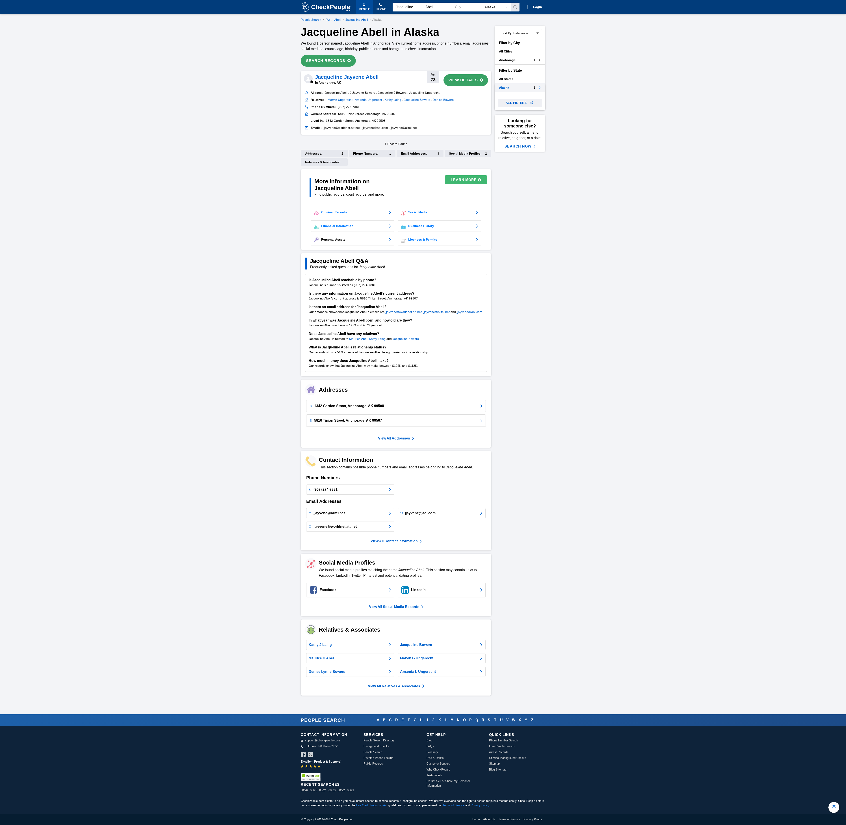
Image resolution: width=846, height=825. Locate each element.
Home (476, 819)
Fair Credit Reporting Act (372, 805)
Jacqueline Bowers (406, 338)
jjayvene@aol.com (469, 312)
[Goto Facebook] (303, 755)
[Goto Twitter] (310, 755)
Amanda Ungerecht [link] (368, 99)
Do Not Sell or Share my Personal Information (448, 783)
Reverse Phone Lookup (378, 758)
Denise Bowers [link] (443, 99)
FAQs (430, 746)
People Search (311, 19)
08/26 (304, 790)
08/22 (341, 790)
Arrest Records (498, 752)
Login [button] (537, 7)
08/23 (332, 790)
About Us (489, 819)
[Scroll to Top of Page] (833, 807)
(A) (328, 19)
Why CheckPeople (438, 769)
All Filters (516, 103)
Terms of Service (453, 805)
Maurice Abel (358, 338)
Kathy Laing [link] (393, 99)
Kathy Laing (377, 338)
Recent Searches (320, 784)
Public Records (373, 763)
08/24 (322, 790)
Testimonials (435, 775)
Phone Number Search (503, 740)
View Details (463, 80)
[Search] (515, 7)
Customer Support (438, 763)
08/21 (350, 790)
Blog (429, 740)
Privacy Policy (480, 805)
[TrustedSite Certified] (311, 777)
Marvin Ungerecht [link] (340, 99)
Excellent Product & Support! (321, 761)
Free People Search (501, 746)
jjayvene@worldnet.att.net (404, 312)
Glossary (432, 752)
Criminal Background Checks (507, 758)
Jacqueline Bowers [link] (417, 99)
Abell (337, 19)
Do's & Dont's (435, 758)
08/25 (313, 790)
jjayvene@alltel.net (436, 312)
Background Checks (376, 746)
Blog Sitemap (497, 769)
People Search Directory (379, 740)
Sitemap (494, 763)
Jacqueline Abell (356, 19)
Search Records (325, 60)
